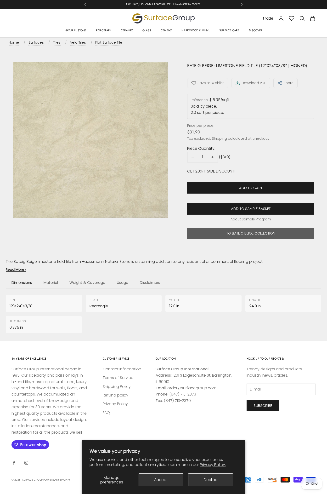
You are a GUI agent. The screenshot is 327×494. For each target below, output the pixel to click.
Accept (161, 480)
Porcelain (103, 30)
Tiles (57, 42)
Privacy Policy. (213, 464)
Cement (166, 30)
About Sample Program (251, 219)
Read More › (16, 269)
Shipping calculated (229, 138)
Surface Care (229, 30)
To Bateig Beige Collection (250, 233)
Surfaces (36, 42)
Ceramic (127, 30)
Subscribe (263, 405)
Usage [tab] (122, 282)
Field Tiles (78, 42)
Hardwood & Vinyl (195, 30)
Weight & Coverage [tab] (87, 282)
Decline (210, 480)
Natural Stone (75, 30)
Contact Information (122, 369)
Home (14, 42)
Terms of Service (118, 377)
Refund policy (115, 395)
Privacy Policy (115, 404)
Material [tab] (51, 282)
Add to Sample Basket (251, 208)
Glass (146, 30)
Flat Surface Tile (108, 42)
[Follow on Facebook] (13, 462)
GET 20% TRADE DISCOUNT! (211, 171)
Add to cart (250, 187)
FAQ (106, 412)
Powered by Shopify (56, 480)
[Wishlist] (291, 18)
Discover (256, 30)
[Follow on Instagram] (26, 462)
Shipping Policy (117, 386)
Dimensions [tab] (21, 282)
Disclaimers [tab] (150, 282)
